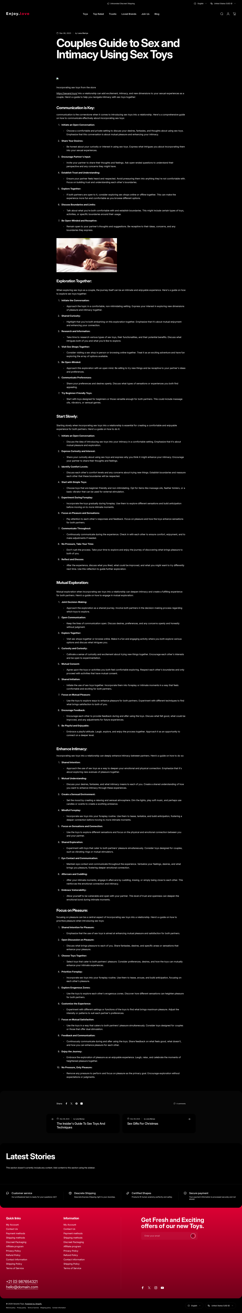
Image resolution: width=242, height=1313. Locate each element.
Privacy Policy (13, 1250)
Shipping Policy (14, 1263)
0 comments (181, 1104)
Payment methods (15, 1233)
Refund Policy (13, 1255)
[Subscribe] (193, 1235)
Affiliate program (15, 1246)
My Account (12, 1224)
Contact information (59, 1308)
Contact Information (16, 1259)
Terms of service (33, 1308)
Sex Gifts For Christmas (142, 1123)
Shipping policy (45, 1308)
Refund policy (10, 1308)
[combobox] (200, 3)
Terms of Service (15, 1268)
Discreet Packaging (16, 1242)
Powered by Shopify (33, 1304)
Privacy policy (21, 1308)
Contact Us (12, 1229)
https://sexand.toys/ (66, 93)
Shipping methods (15, 1237)
